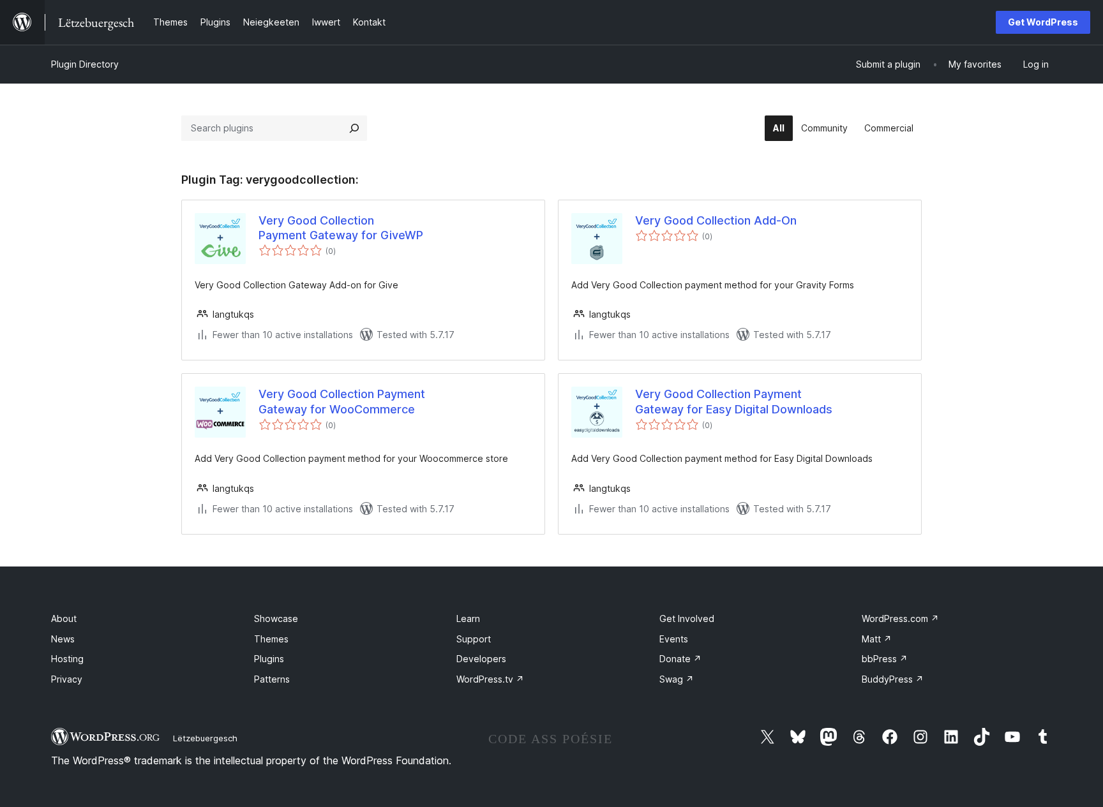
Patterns (272, 679)
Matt (877, 638)
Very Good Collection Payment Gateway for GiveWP (341, 228)
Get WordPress (1043, 22)
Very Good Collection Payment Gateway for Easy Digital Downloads (733, 401)
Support (473, 638)
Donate (680, 658)
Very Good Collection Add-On (716, 220)
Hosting (67, 658)
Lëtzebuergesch (205, 738)
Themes (271, 638)
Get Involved (686, 618)
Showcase (276, 618)
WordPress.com (900, 618)
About (64, 618)
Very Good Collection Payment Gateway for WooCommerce (342, 401)
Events (673, 638)
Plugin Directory (85, 64)
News (63, 638)
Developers (481, 658)
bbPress (885, 658)
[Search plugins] (354, 128)
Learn (468, 618)
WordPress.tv (490, 679)
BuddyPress (893, 679)
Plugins (269, 658)
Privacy (66, 679)
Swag (676, 679)
